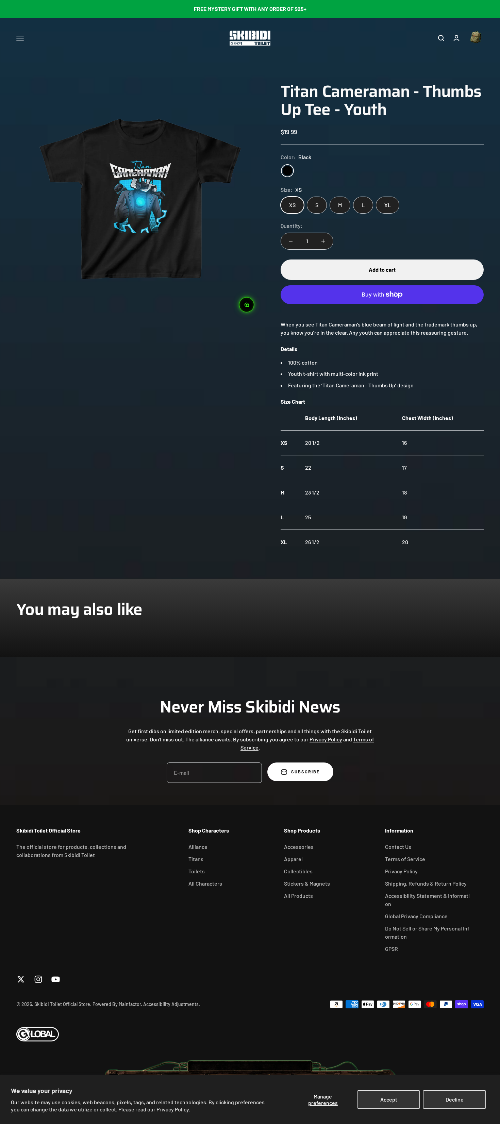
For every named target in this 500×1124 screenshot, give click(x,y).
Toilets (196, 871)
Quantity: (292, 225)
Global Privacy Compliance (416, 916)
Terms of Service (405, 859)
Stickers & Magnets (307, 883)
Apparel (293, 859)
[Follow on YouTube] (55, 979)
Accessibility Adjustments (171, 1004)
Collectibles (298, 871)
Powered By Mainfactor (117, 1004)
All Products (298, 895)
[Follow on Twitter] (21, 979)
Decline (455, 1099)
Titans (195, 859)
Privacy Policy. (173, 1109)
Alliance (197, 846)
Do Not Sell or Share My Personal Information (427, 932)
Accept (388, 1099)
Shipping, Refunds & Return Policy (426, 883)
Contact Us (398, 846)
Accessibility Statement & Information (427, 899)
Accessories (299, 846)
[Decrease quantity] (291, 241)
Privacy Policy (326, 739)
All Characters (205, 883)
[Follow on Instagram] (38, 979)
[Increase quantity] (323, 241)
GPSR (391, 948)
